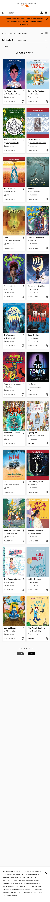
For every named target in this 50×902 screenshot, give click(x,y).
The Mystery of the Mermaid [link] (13, 579)
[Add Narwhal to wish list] (46, 199)
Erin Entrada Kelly (35, 631)
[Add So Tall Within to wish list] (23, 199)
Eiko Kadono (34, 289)
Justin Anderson (35, 192)
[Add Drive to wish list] (23, 248)
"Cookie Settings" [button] (35, 886)
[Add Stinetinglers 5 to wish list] (23, 297)
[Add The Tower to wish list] (46, 394)
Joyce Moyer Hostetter (13, 240)
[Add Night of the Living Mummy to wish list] (23, 394)
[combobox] (20, 13)
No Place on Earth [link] (11, 91)
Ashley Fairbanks (35, 533)
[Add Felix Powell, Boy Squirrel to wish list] (46, 638)
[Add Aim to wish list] (23, 492)
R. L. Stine (9, 289)
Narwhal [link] (31, 189)
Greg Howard (10, 338)
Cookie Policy (11, 895)
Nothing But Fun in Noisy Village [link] (37, 91)
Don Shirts (9, 436)
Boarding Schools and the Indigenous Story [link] (37, 530)
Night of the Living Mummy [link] (13, 384)
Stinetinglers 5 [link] (9, 286)
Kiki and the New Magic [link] (37, 286)
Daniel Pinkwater (11, 533)
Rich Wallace (34, 338)
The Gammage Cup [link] (35, 482)
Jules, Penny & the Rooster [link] (13, 530)
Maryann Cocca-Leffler (37, 436)
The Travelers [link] (9, 335)
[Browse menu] (46, 12)
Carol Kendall (34, 484)
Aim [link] (5, 482)
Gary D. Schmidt (11, 192)
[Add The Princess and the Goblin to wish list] (23, 150)
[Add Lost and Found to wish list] (23, 638)
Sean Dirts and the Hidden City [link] (13, 433)
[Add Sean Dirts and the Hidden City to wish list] (23, 443)
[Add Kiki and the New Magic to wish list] (46, 297)
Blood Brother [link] (33, 335)
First (20, 654)
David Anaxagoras (35, 387)
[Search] (3, 13)
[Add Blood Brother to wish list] (46, 345)
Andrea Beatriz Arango (13, 94)
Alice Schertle (10, 631)
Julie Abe (33, 240)
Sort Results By (8, 40)
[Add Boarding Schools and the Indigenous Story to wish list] (46, 541)
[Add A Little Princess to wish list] (46, 150)
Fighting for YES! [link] (34, 433)
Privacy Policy (21, 874)
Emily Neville (34, 582)
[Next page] (32, 648)
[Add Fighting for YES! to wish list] (46, 443)
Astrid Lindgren (34, 94)
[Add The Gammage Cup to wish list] (46, 492)
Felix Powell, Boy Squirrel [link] (37, 628)
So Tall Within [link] (9, 189)
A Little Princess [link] (34, 140)
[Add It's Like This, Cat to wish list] (46, 589)
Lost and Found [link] (10, 628)
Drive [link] (6, 238)
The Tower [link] (32, 384)
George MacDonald (12, 143)
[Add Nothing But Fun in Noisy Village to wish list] (46, 101)
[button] (42, 34)
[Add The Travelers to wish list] (23, 345)
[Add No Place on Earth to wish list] (23, 101)
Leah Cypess (10, 582)
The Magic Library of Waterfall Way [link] (37, 238)
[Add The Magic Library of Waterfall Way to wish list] (46, 248)
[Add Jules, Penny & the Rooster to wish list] (23, 541)
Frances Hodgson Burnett (38, 143)
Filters (6, 47)
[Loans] (41, 13)
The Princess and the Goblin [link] (13, 140)
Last (31, 654)
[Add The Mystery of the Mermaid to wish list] (23, 589)
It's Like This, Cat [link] (34, 579)
